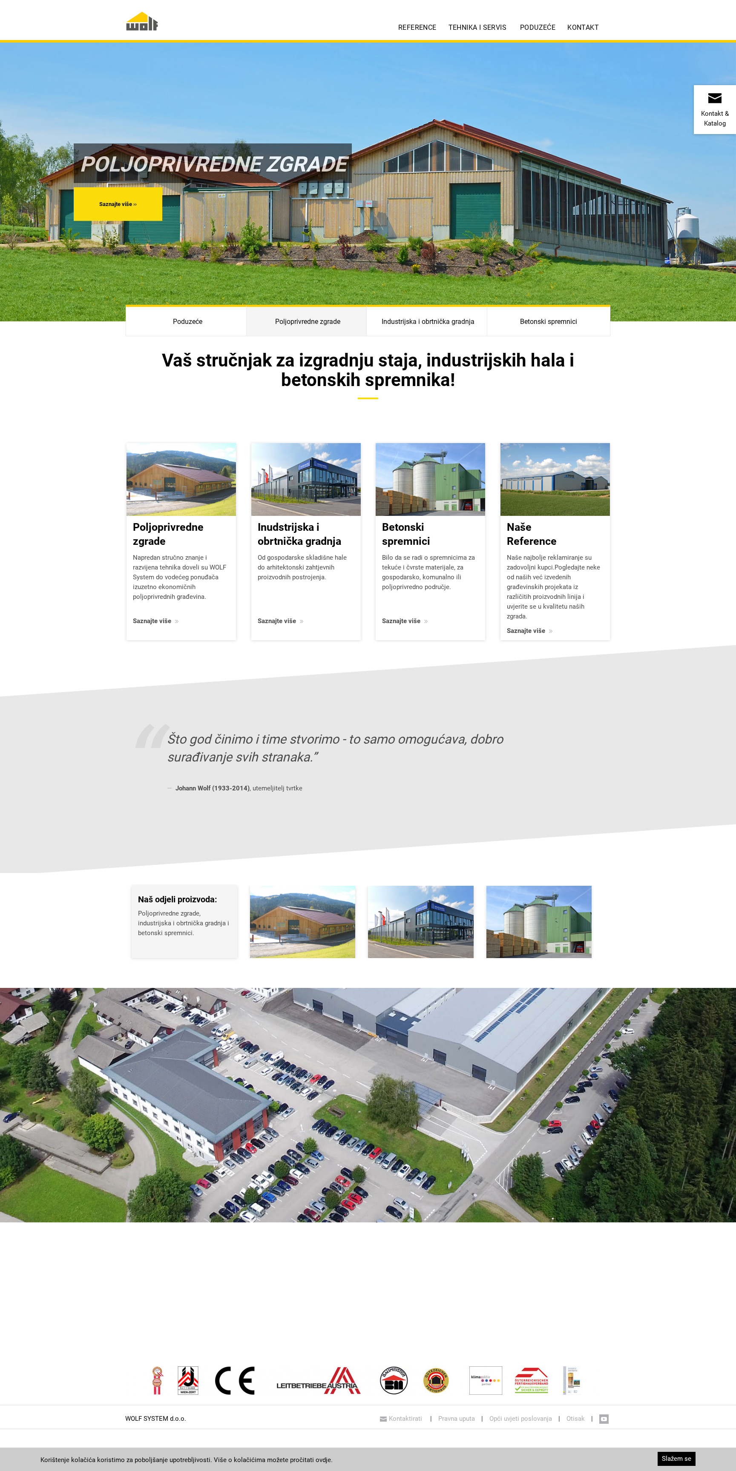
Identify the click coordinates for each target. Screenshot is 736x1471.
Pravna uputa (456, 1418)
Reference (417, 27)
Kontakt (583, 27)
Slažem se (676, 1458)
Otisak (575, 1418)
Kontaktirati (406, 1418)
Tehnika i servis (477, 27)
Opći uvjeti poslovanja (520, 1418)
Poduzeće (537, 27)
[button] (118, 204)
